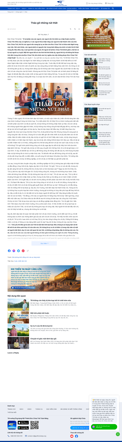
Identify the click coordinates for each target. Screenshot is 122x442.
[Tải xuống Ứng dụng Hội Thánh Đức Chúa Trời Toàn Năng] (12, 425)
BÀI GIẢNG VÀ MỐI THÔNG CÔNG (56, 8)
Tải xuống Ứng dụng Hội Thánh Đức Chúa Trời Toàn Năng (28, 418)
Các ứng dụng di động (95, 3)
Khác (26, 12)
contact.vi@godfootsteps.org (37, 436)
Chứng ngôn (18, 12)
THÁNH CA (31, 8)
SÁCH (17, 8)
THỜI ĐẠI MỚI (94, 8)
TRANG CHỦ (11, 8)
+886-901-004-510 (16, 436)
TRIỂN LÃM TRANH (83, 8)
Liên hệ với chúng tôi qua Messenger (83, 428)
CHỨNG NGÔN (71, 8)
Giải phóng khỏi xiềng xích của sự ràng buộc (26, 257)
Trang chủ (10, 12)
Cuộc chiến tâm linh (20, 261)
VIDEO (23, 8)
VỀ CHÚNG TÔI (105, 8)
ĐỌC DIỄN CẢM (39, 8)
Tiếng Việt (110, 3)
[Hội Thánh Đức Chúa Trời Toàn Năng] (61, 3)
